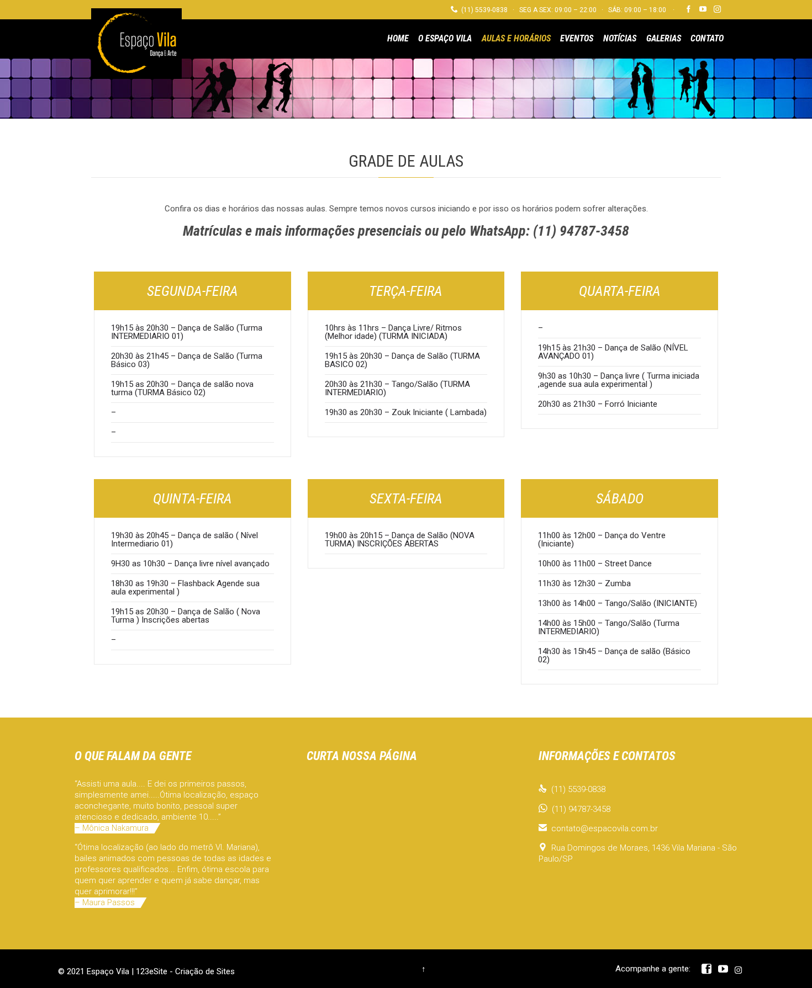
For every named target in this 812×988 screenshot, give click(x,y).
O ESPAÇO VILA (445, 38)
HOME (398, 38)
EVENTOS (576, 38)
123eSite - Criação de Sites (185, 971)
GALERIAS (663, 38)
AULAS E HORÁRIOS (516, 38)
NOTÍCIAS (619, 38)
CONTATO (707, 38)
